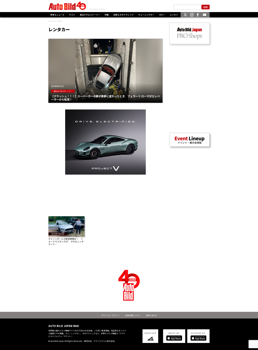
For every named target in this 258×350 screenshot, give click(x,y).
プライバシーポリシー (110, 315)
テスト (72, 14)
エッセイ (174, 14)
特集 (107, 14)
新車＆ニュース (57, 14)
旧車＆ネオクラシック (123, 14)
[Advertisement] (105, 193)
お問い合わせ (151, 315)
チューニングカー (146, 14)
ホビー (162, 14)
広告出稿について (132, 315)
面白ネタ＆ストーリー (90, 14)
